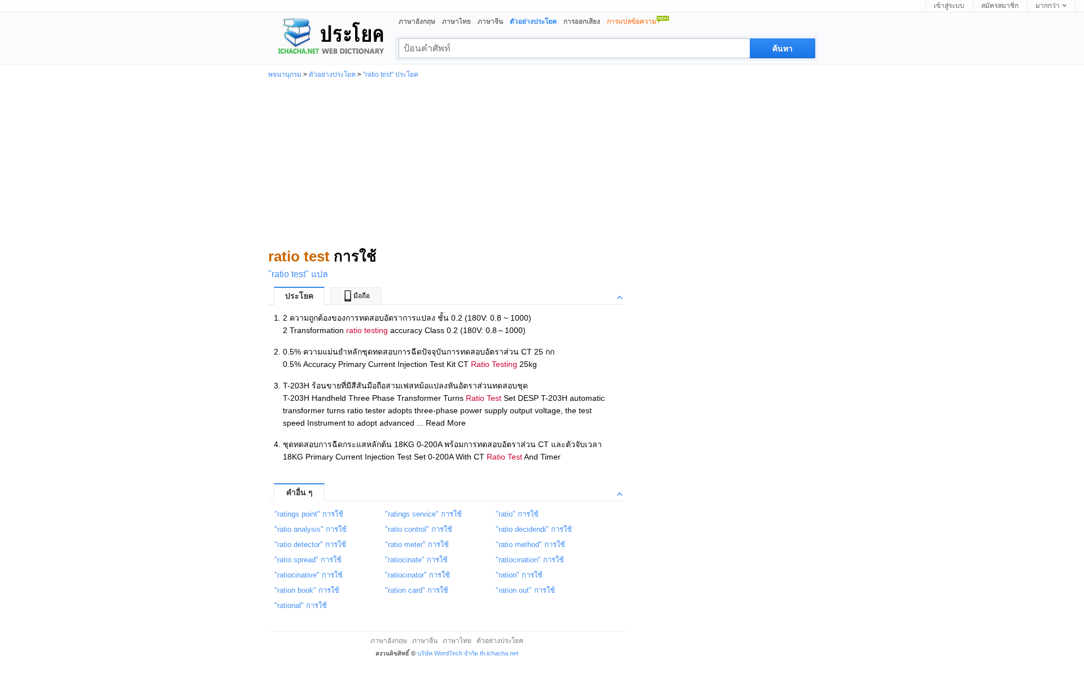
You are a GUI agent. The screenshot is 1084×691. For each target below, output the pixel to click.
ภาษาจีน (490, 21)
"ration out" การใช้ (525, 590)
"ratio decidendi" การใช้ (534, 529)
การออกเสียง (581, 21)
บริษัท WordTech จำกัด (447, 653)
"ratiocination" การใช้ (530, 560)
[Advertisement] (542, 163)
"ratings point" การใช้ (308, 514)
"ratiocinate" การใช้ (416, 560)
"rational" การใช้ (300, 605)
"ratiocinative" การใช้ (308, 575)
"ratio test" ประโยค (390, 74)
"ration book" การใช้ (306, 590)
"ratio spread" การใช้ (308, 560)
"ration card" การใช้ (416, 590)
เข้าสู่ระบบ (949, 6)
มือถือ (361, 296)
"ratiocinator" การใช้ (417, 575)
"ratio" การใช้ (517, 514)
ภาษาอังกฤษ (417, 21)
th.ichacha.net (499, 653)
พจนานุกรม (284, 74)
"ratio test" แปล (298, 274)
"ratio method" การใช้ (530, 544)
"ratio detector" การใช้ (310, 544)
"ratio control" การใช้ (418, 529)
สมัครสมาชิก (1000, 6)
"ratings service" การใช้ (423, 514)
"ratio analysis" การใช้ (310, 529)
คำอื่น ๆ (299, 492)
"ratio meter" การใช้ (417, 544)
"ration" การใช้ (519, 575)
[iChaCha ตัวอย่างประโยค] (326, 37)
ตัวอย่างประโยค (332, 74)
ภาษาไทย (456, 21)
